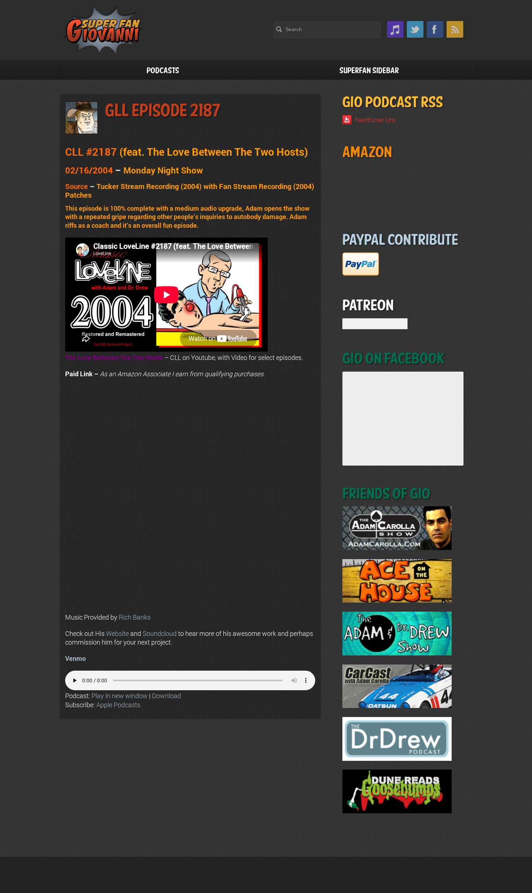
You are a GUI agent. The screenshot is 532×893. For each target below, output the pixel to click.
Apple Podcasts (118, 704)
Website (117, 633)
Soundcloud (160, 633)
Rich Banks (135, 617)
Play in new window (120, 695)
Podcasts (163, 71)
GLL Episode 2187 (162, 111)
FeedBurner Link (375, 119)
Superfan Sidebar (369, 71)
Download (166, 695)
